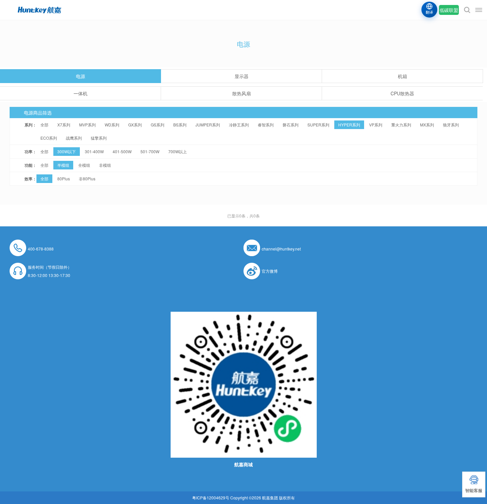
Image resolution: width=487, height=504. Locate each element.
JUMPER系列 (207, 124)
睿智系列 (266, 124)
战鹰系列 (74, 138)
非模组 (105, 165)
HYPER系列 (349, 124)
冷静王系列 (239, 124)
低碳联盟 (449, 10)
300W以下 (66, 151)
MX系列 (427, 124)
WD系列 (112, 124)
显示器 (241, 76)
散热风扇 (241, 93)
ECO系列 (48, 138)
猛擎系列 (99, 138)
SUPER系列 (318, 124)
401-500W (122, 151)
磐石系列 (290, 124)
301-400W (94, 151)
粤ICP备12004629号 (210, 497)
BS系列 (180, 124)
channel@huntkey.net (281, 249)
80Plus (63, 178)
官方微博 (270, 271)
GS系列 (157, 124)
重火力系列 (401, 124)
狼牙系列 (451, 124)
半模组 (63, 165)
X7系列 (63, 124)
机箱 (402, 76)
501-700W (149, 151)
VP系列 (375, 124)
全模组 (84, 165)
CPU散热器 (402, 93)
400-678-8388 (41, 249)
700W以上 (177, 151)
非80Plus (87, 178)
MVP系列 (87, 124)
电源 (80, 76)
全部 (44, 124)
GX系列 (135, 124)
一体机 (80, 93)
